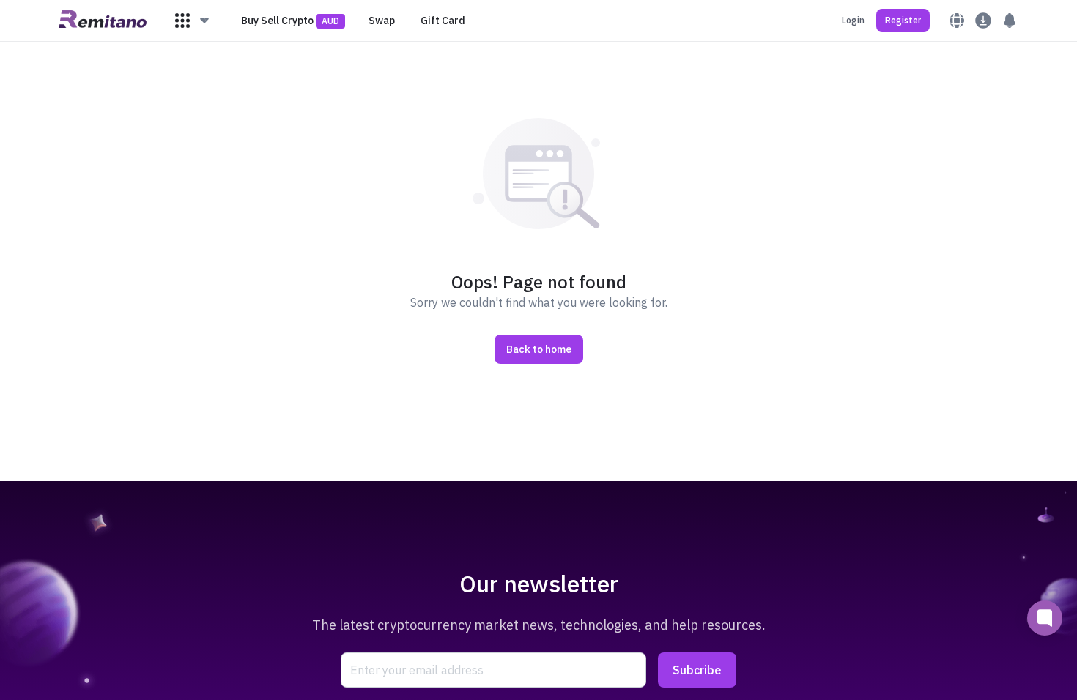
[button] (192, 20)
